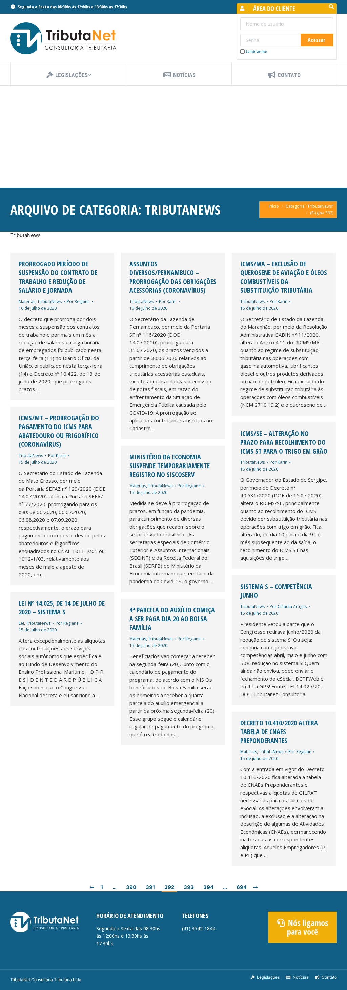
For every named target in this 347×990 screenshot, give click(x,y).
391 (150, 887)
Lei (21, 623)
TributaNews (49, 301)
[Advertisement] (173, 136)
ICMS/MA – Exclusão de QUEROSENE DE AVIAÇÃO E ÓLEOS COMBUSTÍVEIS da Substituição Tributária (283, 277)
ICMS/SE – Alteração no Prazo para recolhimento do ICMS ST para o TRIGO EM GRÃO (283, 442)
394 (208, 887)
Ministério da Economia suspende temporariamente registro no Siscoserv (169, 466)
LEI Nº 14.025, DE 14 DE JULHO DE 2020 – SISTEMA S (62, 607)
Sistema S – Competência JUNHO (276, 591)
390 (131, 887)
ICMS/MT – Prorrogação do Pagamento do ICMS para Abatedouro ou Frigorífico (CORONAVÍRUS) (59, 431)
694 (242, 887)
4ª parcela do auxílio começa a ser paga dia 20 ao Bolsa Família (172, 619)
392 (169, 887)
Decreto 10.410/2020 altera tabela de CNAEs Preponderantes (279, 732)
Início (274, 206)
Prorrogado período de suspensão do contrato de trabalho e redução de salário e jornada (58, 277)
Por (78, 301)
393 (189, 887)
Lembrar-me (256, 51)
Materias (27, 301)
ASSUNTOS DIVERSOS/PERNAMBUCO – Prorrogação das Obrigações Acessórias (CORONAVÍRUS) (172, 277)
